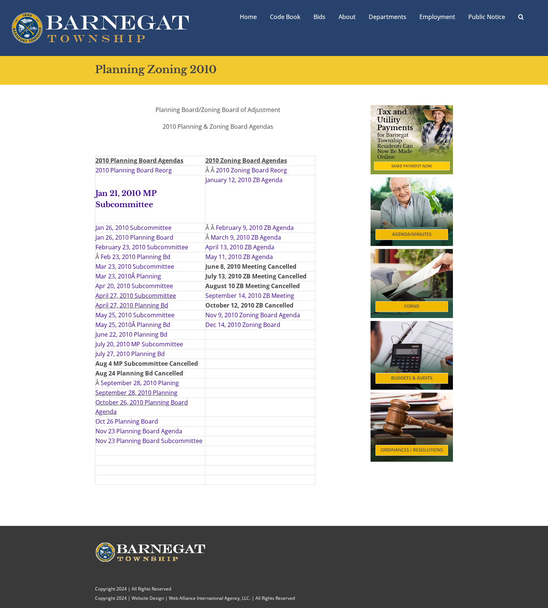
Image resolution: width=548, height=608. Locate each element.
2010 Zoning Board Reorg (251, 170)
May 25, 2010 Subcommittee (134, 315)
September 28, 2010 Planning (136, 393)
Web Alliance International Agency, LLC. (210, 598)
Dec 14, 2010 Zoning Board (242, 325)
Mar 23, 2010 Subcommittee (134, 266)
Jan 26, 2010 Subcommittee (133, 228)
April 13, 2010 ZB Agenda (239, 247)
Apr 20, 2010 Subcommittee (134, 286)
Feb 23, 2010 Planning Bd (135, 257)
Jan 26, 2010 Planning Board (134, 237)
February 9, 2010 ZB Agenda (255, 228)
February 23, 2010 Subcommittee (141, 247)
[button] (521, 16)
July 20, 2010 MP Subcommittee (139, 344)
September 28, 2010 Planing (140, 383)
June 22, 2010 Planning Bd (131, 334)
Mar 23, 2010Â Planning (128, 276)
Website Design (148, 598)
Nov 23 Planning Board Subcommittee (148, 441)
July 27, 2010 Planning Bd (130, 354)
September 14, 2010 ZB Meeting (249, 295)
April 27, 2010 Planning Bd (131, 305)
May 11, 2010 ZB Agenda (239, 257)
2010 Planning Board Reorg (133, 170)
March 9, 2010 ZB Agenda (246, 237)
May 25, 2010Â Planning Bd (132, 325)
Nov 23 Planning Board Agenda (138, 431)
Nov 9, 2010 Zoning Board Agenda (252, 315)
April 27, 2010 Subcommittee (135, 295)
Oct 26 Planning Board (126, 421)
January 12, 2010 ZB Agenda (244, 180)
